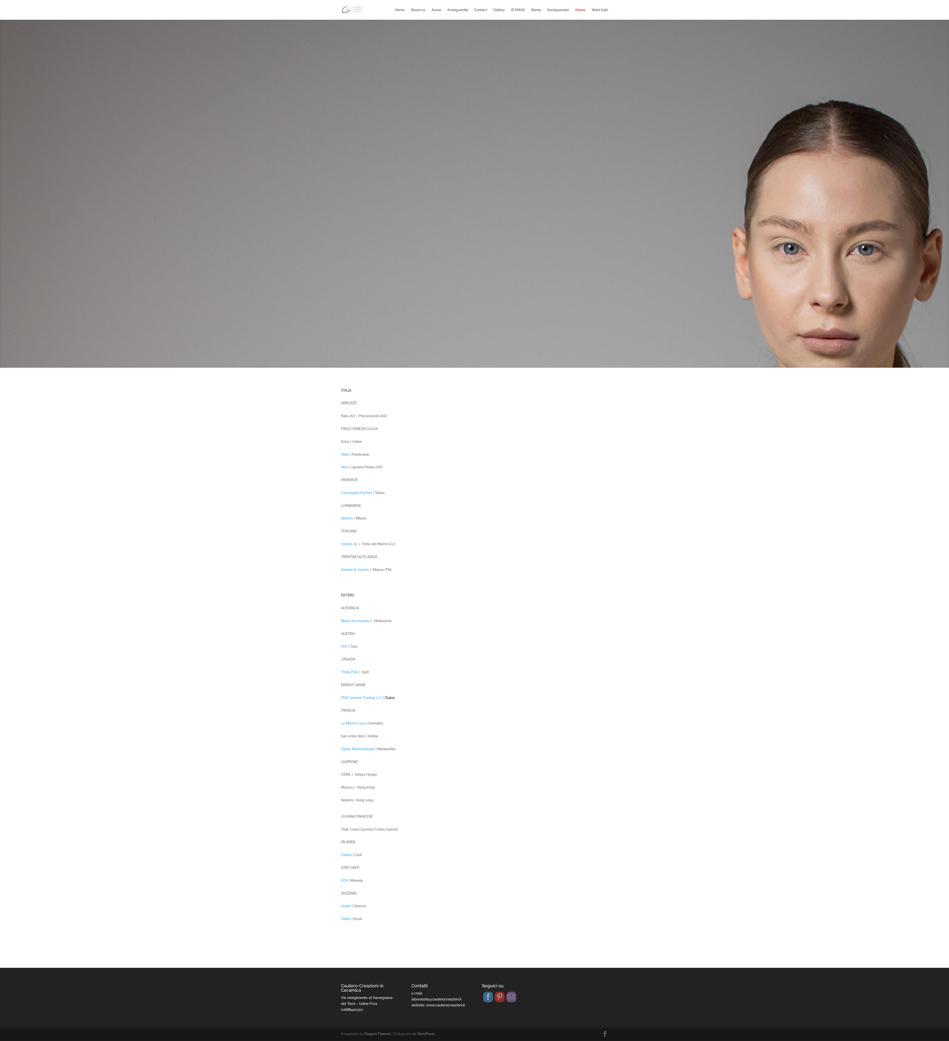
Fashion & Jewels (355, 570)
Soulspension (558, 10)
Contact (480, 10)
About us (418, 10)
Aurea (436, 10)
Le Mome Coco (353, 723)
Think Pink (349, 672)
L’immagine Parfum (356, 493)
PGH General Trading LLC (362, 698)
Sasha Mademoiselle (358, 749)
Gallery (499, 10)
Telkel (346, 919)
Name (536, 10)
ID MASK (518, 10)
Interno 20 (349, 544)
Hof (344, 646)
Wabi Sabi (600, 10)
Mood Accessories (355, 621)
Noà (345, 467)
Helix (345, 454)
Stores (580, 10)
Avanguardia (457, 10)
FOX (344, 881)
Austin (346, 906)
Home (400, 10)
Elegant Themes (378, 1034)
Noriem (347, 518)
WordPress (426, 1034)
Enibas (346, 855)
